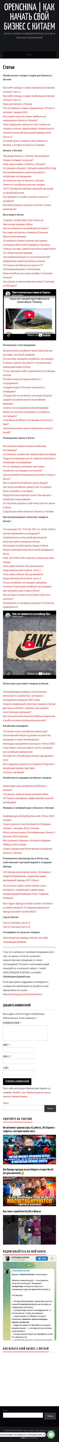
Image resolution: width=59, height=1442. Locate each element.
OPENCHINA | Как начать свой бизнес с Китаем (29, 17)
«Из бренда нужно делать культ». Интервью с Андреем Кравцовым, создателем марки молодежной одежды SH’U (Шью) (27, 876)
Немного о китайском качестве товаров (24, 184)
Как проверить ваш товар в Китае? (21, 590)
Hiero (23, 1438)
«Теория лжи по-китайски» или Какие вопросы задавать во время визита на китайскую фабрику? (27, 399)
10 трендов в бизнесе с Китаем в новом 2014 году (29, 168)
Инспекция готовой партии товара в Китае (25, 545)
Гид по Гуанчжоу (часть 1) (16, 923)
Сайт (6, 1068)
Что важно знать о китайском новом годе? (25, 731)
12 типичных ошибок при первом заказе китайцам (29, 454)
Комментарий (12, 1023)
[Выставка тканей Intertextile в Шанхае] (29, 1230)
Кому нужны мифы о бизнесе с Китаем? (24, 164)
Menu (29, 55)
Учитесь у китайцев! (13, 772)
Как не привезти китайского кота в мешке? (25, 483)
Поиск (6, 1103)
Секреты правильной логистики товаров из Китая (29, 704)
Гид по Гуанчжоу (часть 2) (16, 927)
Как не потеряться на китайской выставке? (26, 228)
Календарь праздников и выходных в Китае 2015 (29, 743)
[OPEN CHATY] (51, 1434)
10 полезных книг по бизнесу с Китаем (23, 180)
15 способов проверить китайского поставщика (28, 359)
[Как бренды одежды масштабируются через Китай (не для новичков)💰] (29, 1191)
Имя (6, 1045)
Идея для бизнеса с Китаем (17, 104)
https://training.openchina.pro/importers (22, 994)
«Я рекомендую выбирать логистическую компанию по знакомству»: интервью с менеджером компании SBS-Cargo (25, 696)
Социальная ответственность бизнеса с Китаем (28, 511)
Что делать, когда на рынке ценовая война (25, 794)
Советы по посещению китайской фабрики (25, 408)
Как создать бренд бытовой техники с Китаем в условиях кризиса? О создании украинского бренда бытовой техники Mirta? (28, 907)
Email (7, 1056)
